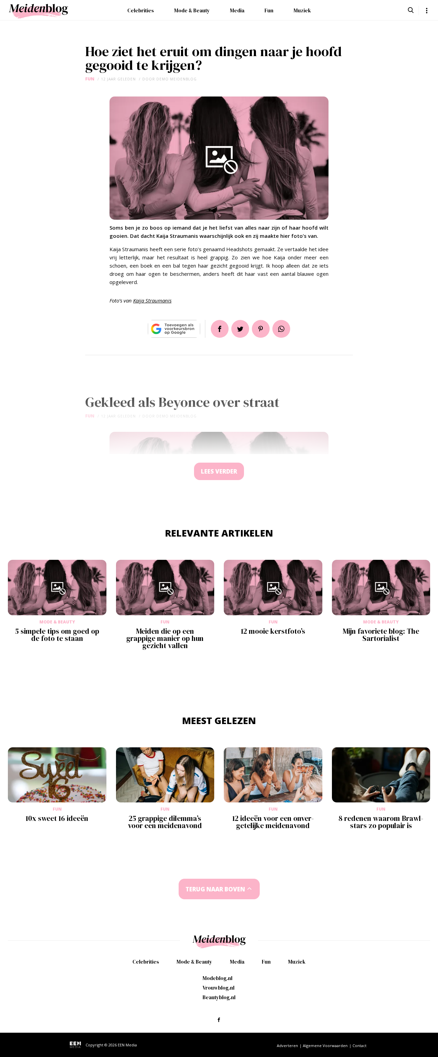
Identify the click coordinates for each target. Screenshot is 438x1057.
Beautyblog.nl (219, 997)
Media (237, 10)
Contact (359, 1045)
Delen (220, 329)
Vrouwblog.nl (218, 987)
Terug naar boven (215, 889)
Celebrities (140, 10)
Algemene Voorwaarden (325, 1045)
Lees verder (219, 471)
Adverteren (287, 1045)
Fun (269, 10)
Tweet (240, 329)
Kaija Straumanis (152, 300)
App (281, 329)
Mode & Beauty (192, 10)
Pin (261, 329)
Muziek (302, 10)
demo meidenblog (176, 79)
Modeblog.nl (217, 978)
